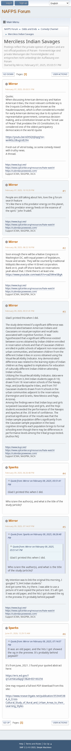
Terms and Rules (33, 743)
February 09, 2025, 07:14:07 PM (19, 526)
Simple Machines (44, 747)
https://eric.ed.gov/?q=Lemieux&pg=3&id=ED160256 (24, 677)
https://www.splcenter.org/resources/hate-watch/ (30, 167)
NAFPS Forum (16, 11)
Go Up (6, 722)
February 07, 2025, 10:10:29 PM (19, 190)
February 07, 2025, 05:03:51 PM (19, 89)
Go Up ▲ (48, 743)
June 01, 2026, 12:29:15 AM (17, 633)
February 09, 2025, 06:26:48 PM (19, 472)
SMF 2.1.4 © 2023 (27, 747)
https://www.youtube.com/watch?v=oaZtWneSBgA (34, 274)
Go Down (8, 74)
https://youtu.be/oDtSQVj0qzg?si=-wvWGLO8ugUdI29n (25, 138)
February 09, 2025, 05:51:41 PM (19, 311)
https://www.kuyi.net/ (15, 164)
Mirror (13, 84)
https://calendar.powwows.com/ (21, 170)
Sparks (13, 467)
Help (21, 743)
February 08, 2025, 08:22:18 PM (19, 247)
